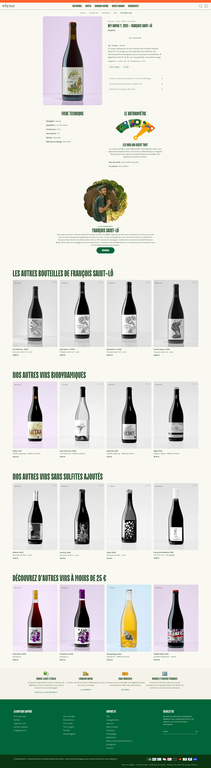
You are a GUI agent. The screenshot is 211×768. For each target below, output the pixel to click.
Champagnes (69, 734)
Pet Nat (66, 730)
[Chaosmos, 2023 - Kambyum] (35, 618)
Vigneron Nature (101, 6)
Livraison (110, 730)
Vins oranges (69, 716)
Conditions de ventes (157, 765)
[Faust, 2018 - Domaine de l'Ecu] (129, 516)
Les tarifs (125, 689)
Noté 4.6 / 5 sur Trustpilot (46, 692)
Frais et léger (114, 67)
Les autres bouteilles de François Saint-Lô (63, 274)
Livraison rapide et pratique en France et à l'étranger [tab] (130, 78)
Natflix (88, 6)
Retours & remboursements (119, 741)
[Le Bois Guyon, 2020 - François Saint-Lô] (176, 313)
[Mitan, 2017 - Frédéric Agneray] (35, 414)
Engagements (133, 6)
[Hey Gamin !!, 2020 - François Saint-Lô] (82, 313)
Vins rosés (68, 723)
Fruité (126, 67)
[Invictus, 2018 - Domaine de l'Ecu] (82, 516)
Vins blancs (68, 720)
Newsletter (111, 737)
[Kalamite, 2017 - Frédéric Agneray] (129, 414)
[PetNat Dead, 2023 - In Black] (176, 618)
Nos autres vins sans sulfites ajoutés (58, 477)
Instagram (111, 744)
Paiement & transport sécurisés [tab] (122, 89)
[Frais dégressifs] (125, 674)
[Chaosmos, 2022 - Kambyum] (82, 618)
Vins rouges (68, 727)
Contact (110, 748)
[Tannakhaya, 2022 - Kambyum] (129, 618)
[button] (18, 316)
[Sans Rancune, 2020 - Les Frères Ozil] (82, 414)
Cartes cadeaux (118, 6)
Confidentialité (142, 765)
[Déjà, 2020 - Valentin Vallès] (176, 414)
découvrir (105, 250)
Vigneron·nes (20, 723)
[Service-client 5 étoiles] (46, 674)
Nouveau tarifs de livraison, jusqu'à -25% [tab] (125, 84)
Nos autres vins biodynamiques (49, 375)
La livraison (86, 689)
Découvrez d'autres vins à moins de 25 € (59, 578)
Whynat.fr (22, 759)
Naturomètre (112, 727)
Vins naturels (20, 716)
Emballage (111, 734)
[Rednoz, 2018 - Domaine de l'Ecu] (35, 516)
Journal (109, 723)
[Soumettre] (196, 731)
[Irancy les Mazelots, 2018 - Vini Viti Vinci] (176, 516)
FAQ (108, 716)
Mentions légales (128, 765)
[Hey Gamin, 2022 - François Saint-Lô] (129, 313)
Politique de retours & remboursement (182, 765)
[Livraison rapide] (86, 674)
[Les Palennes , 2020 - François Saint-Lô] (35, 313)
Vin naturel (77, 6)
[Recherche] (200, 6)
